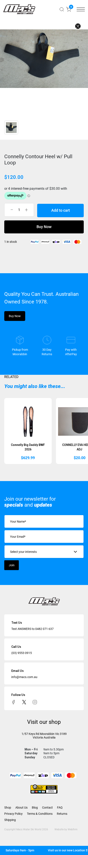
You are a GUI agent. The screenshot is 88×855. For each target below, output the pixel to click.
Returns (62, 813)
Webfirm (73, 829)
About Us (21, 807)
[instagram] (35, 702)
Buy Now (44, 226)
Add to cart (60, 210)
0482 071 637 (44, 629)
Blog (35, 807)
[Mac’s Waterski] (19, 9)
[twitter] (24, 702)
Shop (7, 807)
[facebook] (13, 702)
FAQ (60, 807)
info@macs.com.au (24, 677)
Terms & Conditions (40, 813)
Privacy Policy (13, 813)
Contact (47, 807)
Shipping (10, 820)
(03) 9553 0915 (21, 653)
